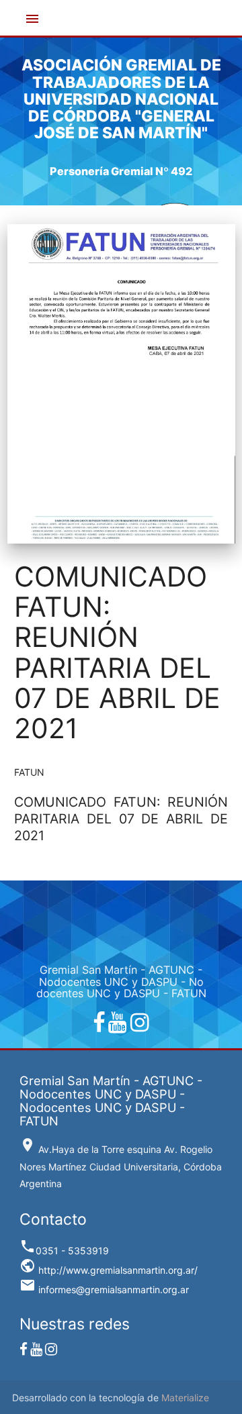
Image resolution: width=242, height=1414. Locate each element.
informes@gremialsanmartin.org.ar (104, 1289)
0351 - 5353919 (64, 1250)
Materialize (185, 1397)
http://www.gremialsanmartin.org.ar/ (108, 1270)
